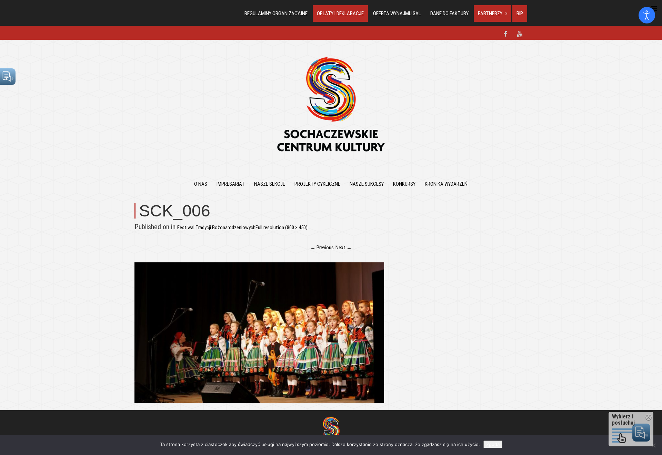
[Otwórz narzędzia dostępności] (647, 15)
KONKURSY (404, 184)
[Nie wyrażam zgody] (653, 445)
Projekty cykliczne (317, 184)
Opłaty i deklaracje (340, 13)
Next (343, 247)
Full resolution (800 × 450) (281, 227)
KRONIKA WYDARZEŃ (446, 184)
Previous (322, 247)
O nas (200, 184)
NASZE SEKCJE (269, 184)
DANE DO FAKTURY (449, 13)
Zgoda (493, 444)
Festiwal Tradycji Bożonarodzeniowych (216, 227)
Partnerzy (490, 13)
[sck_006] (259, 332)
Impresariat (231, 184)
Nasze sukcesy (367, 184)
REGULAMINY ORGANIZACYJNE (276, 13)
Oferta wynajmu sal (397, 13)
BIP (519, 13)
